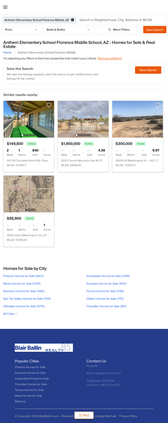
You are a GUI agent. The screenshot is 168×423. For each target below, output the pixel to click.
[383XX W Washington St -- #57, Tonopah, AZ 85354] (137, 119)
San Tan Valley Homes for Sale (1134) (27, 298)
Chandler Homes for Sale (31, 384)
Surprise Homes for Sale (30, 372)
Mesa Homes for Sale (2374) (22, 283)
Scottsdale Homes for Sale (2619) (108, 276)
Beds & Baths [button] (56, 29)
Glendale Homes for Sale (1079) (23, 306)
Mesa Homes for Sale (28, 395)
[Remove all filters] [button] (109, 58)
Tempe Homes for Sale (29, 390)
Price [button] (8, 29)
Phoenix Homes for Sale (30, 367)
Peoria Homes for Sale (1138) (105, 291)
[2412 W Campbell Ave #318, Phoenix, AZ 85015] (28, 119)
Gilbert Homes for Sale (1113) (105, 298)
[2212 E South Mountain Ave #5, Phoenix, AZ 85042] (83, 119)
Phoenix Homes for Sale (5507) (23, 276)
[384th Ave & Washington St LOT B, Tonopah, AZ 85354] (28, 194)
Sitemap (20, 401)
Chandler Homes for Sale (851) (106, 306)
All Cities (9, 313)
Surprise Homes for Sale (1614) (106, 283)
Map (86, 415)
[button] (5, 7)
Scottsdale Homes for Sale (32, 378)
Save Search (154, 29)
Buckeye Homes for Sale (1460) (23, 291)
